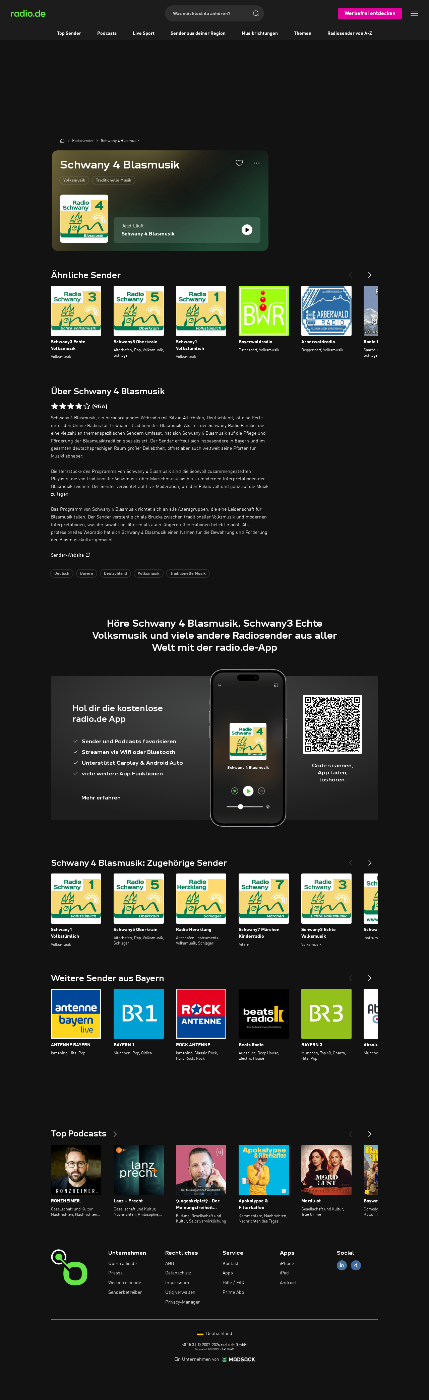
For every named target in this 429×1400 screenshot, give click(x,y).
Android (288, 1282)
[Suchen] (256, 13)
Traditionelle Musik (113, 181)
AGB (169, 1263)
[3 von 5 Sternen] (71, 406)
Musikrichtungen (260, 33)
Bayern (86, 574)
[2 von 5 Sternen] (63, 406)
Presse (115, 1273)
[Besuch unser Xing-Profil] (356, 1265)
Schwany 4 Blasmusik (148, 234)
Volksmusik (74, 181)
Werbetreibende (124, 1282)
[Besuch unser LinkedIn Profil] (342, 1265)
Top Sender (69, 33)
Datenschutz (178, 1273)
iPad (284, 1273)
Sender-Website (67, 555)
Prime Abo (233, 1292)
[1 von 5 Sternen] (55, 406)
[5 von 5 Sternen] (87, 406)
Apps (228, 1273)
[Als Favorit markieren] (239, 162)
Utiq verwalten (180, 1292)
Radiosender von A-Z (349, 33)
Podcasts (107, 33)
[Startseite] (62, 140)
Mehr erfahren (101, 797)
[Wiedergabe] (247, 229)
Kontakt (231, 1263)
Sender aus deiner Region (198, 33)
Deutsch (61, 574)
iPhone (287, 1263)
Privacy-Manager (182, 1302)
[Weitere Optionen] (256, 163)
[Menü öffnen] (414, 13)
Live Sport (144, 33)
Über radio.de (122, 1263)
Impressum (177, 1282)
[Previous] (351, 272)
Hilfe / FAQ (233, 1282)
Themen (302, 33)
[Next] (370, 272)
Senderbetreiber (125, 1292)
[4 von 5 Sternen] (79, 406)
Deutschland (115, 574)
